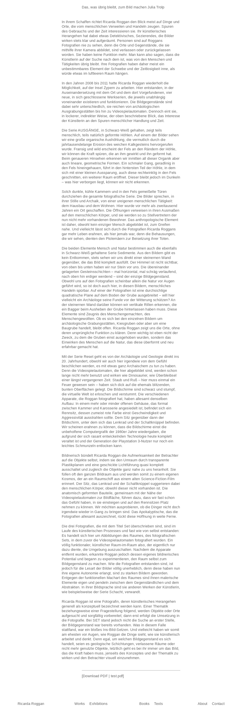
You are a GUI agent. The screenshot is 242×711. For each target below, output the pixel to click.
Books (144, 704)
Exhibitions (98, 704)
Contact (218, 704)
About (202, 704)
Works (79, 704)
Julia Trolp (156, 7)
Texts (158, 704)
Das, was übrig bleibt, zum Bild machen (114, 7)
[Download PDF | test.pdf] (103, 676)
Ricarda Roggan (31, 704)
